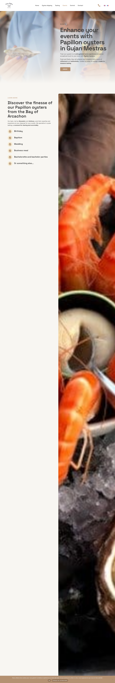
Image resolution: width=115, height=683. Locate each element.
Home (37, 5)
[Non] (112, 679)
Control (72, 5)
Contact (80, 5)
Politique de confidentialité (60, 680)
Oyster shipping (47, 5)
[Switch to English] (104, 5)
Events (65, 5)
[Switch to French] (107, 5)
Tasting (57, 5)
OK (49, 680)
